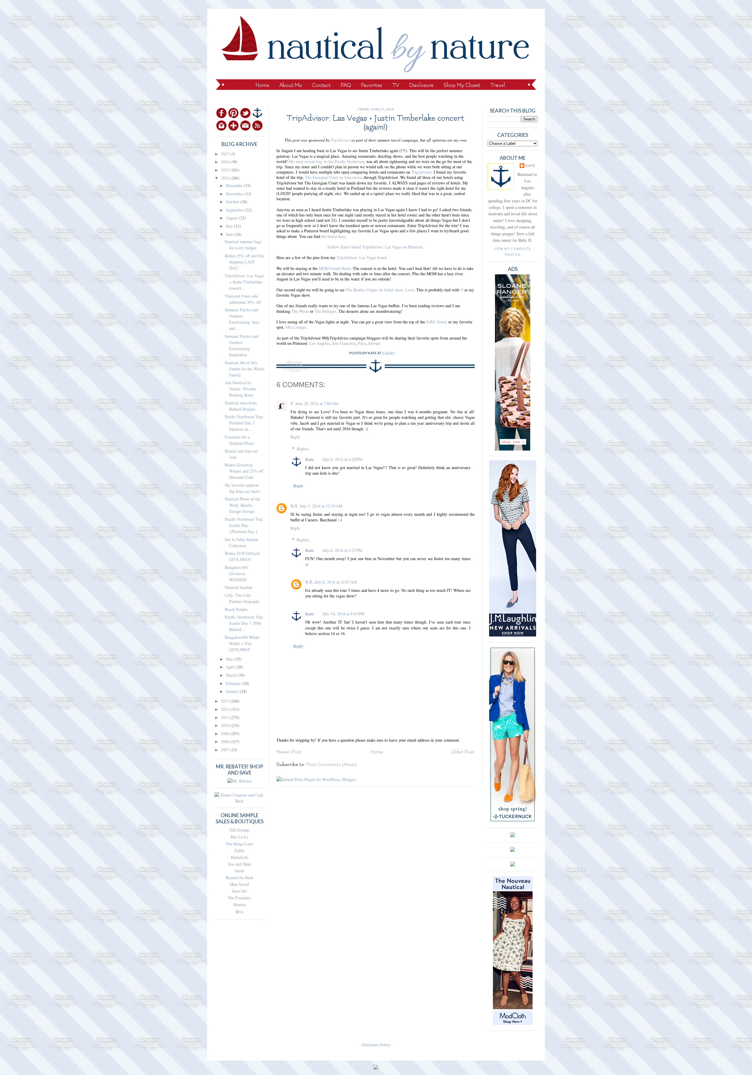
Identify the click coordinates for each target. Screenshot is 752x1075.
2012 (225, 709)
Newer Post (289, 752)
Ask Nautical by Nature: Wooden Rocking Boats (240, 389)
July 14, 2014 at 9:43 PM (343, 614)
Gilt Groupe (239, 830)
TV (395, 85)
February (234, 683)
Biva (239, 911)
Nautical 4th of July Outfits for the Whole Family (244, 369)
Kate (309, 459)
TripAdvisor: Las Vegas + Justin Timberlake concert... (244, 282)
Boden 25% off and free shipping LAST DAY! (244, 262)
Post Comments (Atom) (331, 764)
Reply (295, 437)
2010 (225, 725)
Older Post (463, 752)
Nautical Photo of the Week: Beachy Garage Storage (242, 505)
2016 (225, 161)
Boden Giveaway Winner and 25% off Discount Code (244, 471)
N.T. (294, 506)
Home (262, 85)
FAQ (346, 85)
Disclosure (421, 85)
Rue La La (239, 836)
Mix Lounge (296, 327)
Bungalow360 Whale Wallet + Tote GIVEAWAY (242, 643)
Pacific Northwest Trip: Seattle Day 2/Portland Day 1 (244, 525)
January (233, 691)
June (230, 234)
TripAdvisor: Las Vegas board (362, 257)
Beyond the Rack (240, 877)
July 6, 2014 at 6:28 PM (342, 459)
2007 (225, 749)
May (230, 659)
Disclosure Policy (376, 1044)
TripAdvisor (340, 140)
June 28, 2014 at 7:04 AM (316, 403)
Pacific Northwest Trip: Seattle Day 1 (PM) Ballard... (244, 623)
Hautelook (239, 857)
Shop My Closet (462, 85)
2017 (225, 154)
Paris (362, 343)
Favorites (371, 85)
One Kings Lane (239, 843)
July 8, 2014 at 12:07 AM (336, 582)
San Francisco (343, 343)
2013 (225, 701)
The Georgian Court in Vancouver (333, 177)
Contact (321, 85)
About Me (290, 85)
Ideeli (239, 871)
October (233, 201)
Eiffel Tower (436, 322)
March (232, 675)
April (231, 667)
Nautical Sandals (238, 587)
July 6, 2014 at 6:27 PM (342, 550)
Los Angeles (319, 343)
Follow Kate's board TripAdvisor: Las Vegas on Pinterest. (376, 247)
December (235, 185)
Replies (303, 448)
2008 (225, 741)
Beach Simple (236, 609)
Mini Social (239, 884)
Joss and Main (239, 864)
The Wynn (300, 311)
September (235, 210)
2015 (225, 170)
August (232, 218)
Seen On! (239, 891)
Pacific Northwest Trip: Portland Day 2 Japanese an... (244, 423)
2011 (225, 717)
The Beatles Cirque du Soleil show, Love (380, 290)
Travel (497, 85)
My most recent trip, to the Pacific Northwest (326, 161)
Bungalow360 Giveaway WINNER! (236, 573)
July (230, 226)
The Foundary (239, 898)
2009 (225, 733)
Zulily (239, 850)
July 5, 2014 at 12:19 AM (321, 506)
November (235, 193)
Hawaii (374, 343)
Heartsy (239, 904)
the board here (333, 236)
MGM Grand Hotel (334, 268)
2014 (225, 178)
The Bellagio (325, 311)
